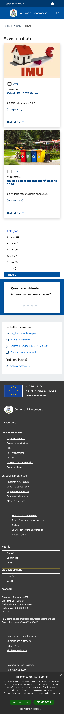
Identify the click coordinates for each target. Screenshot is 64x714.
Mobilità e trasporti (16, 501)
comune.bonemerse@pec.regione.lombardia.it (31, 618)
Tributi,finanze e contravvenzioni (28, 520)
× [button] (61, 675)
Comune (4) (13, 237)
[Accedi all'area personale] (52, 3)
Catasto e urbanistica (17, 496)
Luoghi (10, 576)
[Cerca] (58, 13)
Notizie (10, 553)
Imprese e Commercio (18, 491)
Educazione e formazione (24, 515)
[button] (32, 708)
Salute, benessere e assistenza (27, 530)
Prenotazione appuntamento (21, 636)
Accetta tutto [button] (20, 702)
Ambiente (17, 525)
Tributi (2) (12, 274)
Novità (17, 25)
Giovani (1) (12, 256)
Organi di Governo (16, 438)
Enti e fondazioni (15, 453)
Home (7, 25)
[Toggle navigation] (6, 13)
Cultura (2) (12, 243)
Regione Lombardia (14, 3)
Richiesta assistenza (17, 650)
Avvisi (15, 83)
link (32, 696)
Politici (10, 457)
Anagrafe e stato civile (18, 482)
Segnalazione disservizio (19, 641)
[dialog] (32, 693)
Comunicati (12, 557)
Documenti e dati (15, 467)
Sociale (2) (12, 262)
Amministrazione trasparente (22, 665)
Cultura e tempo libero (18, 486)
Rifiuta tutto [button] (44, 702)
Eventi (10, 580)
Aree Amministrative (17, 443)
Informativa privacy (16, 669)
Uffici (9, 448)
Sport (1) (11, 268)
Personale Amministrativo (20, 462)
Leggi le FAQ (13, 645)
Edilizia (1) (12, 249)
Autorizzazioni (19, 534)
